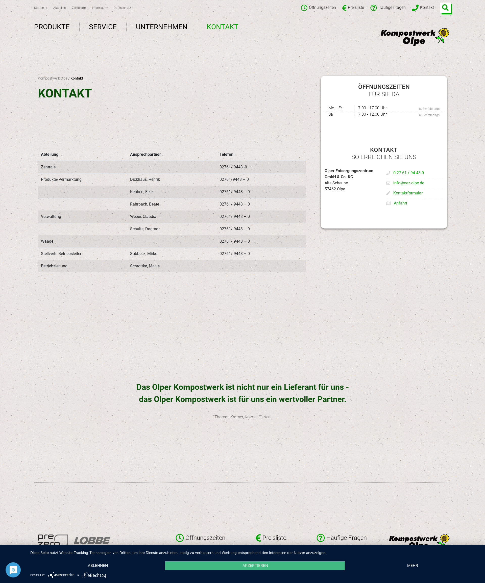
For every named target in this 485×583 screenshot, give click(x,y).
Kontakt (427, 7)
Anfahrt (400, 203)
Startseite (40, 8)
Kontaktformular (408, 193)
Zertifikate (79, 8)
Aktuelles (59, 8)
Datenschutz (122, 8)
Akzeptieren (255, 565)
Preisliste (356, 7)
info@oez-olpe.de (408, 183)
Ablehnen (98, 565)
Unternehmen (161, 27)
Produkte (52, 27)
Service (103, 27)
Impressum (99, 8)
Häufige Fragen (392, 7)
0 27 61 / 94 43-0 (408, 172)
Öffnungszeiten (322, 7)
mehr (412, 565)
